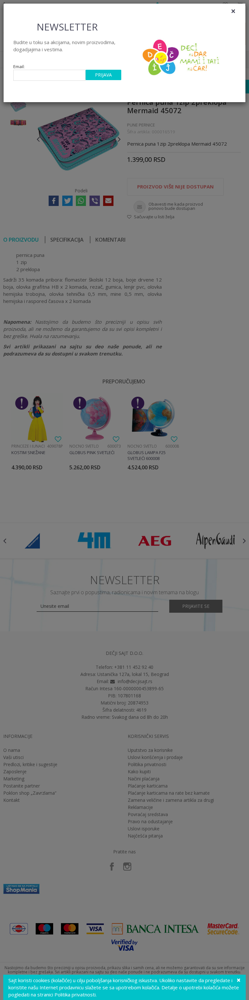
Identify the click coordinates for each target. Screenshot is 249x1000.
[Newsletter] (182, 55)
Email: (19, 66)
